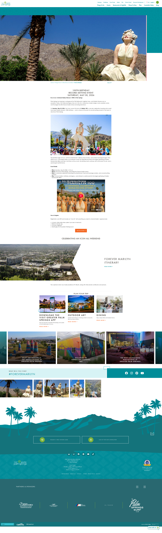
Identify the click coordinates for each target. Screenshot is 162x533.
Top (152, 433)
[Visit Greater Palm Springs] (5, 3)
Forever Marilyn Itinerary (117, 260)
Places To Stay (133, 5)
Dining (101, 315)
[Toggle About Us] (75, 473)
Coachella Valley (149, 5)
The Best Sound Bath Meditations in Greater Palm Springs (130, 359)
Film (122, 2)
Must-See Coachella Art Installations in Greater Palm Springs (31, 359)
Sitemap (85, 473)
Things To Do (100, 5)
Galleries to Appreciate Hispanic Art (81, 359)
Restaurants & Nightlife (119, 5)
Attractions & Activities (67, 82)
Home (52, 82)
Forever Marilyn (78, 82)
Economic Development (138, 2)
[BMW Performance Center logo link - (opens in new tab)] (81, 505)
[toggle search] (157, 2)
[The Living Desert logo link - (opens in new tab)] (53, 505)
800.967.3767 (75, 461)
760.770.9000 (73, 462)
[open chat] (153, 528)
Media (118, 2)
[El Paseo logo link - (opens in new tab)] (109, 505)
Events (108, 5)
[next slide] (157, 348)
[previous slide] (5, 348)
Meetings (100, 2)
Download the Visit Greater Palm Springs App (52, 317)
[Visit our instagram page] (131, 373)
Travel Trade (112, 2)
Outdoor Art (77, 315)
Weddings (105, 2)
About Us (72, 473)
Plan (140, 5)
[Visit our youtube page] (142, 373)
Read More (108, 266)
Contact (79, 473)
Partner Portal (128, 2)
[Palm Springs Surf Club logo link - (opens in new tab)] (136, 505)
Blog (157, 5)
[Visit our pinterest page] (136, 373)
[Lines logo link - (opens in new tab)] (26, 505)
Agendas (98, 473)
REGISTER (81, 230)
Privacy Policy (91, 473)
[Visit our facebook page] (126, 373)
